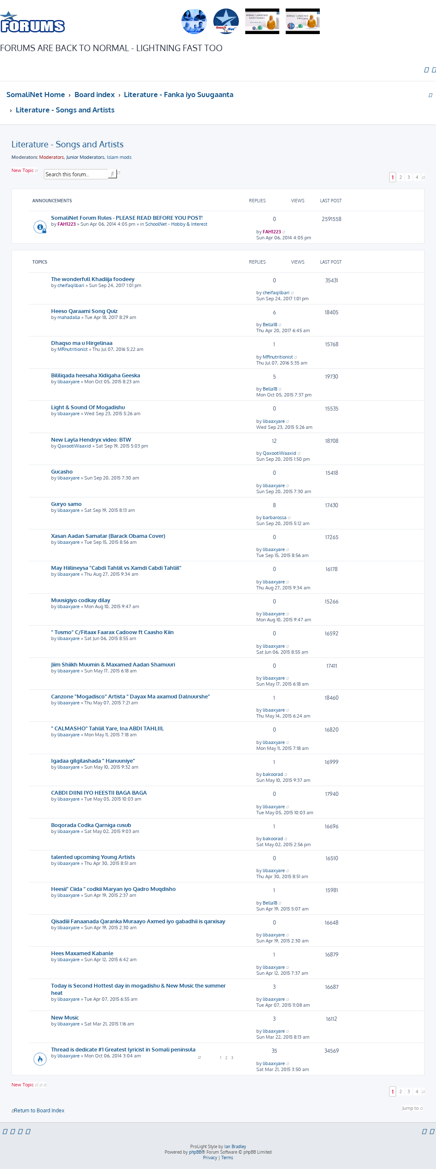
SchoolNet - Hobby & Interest (176, 224)
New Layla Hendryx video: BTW (91, 439)
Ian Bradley (235, 1146)
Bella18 (270, 324)
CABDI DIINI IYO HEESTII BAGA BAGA (99, 792)
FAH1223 (66, 224)
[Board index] (32, 21)
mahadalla (68, 317)
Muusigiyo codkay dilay (80, 599)
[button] (423, 177)
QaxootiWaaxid (74, 446)
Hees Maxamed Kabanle (82, 952)
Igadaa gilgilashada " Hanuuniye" (93, 760)
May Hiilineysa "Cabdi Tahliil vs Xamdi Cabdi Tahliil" (116, 567)
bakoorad (273, 774)
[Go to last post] (283, 232)
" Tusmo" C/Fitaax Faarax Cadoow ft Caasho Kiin (112, 631)
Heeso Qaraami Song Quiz (84, 310)
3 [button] (408, 177)
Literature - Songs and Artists (67, 143)
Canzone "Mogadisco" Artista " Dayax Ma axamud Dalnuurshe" (130, 696)
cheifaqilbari (70, 285)
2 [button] (400, 177)
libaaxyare (68, 382)
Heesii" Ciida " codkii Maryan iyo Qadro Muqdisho (113, 888)
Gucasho (62, 471)
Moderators (51, 157)
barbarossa (275, 517)
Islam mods (119, 157)
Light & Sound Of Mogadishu (88, 407)
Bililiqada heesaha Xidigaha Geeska (95, 375)
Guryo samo (66, 503)
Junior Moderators (85, 157)
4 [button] (417, 177)
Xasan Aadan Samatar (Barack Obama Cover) (108, 535)
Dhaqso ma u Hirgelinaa (81, 342)
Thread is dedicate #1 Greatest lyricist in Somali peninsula (123, 1049)
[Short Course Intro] (303, 22)
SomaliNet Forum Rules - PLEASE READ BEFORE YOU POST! (127, 217)
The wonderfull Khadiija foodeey (93, 278)
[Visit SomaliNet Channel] (194, 22)
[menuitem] (426, 69)
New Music (65, 1017)
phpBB (195, 1152)
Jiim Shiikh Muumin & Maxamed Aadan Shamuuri (113, 664)
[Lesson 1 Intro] (262, 22)
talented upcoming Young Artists (93, 856)
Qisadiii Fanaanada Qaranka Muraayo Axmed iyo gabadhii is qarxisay (138, 921)
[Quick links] (430, 94)
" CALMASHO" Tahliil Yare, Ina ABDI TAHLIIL (107, 728)
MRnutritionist (72, 349)
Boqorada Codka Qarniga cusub (91, 824)
